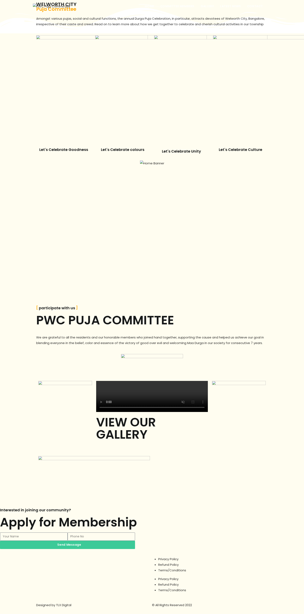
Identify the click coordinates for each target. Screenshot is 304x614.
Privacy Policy (168, 559)
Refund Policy (168, 564)
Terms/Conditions (172, 570)
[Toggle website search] (270, 6)
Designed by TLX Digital (53, 605)
